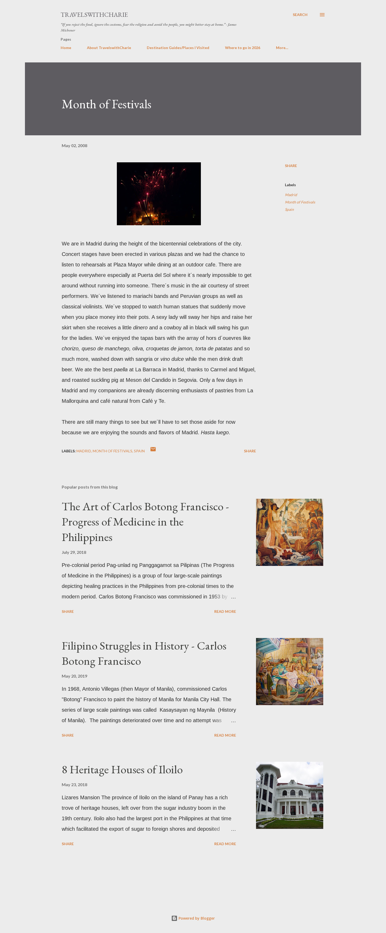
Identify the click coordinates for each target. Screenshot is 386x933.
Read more (225, 611)
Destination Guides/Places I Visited (178, 47)
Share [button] (291, 165)
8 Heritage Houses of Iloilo (122, 769)
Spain (289, 209)
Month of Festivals (300, 202)
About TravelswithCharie (109, 47)
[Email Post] (153, 451)
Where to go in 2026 (242, 47)
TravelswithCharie (94, 14)
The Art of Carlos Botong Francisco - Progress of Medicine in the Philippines (145, 521)
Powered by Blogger (196, 918)
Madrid (291, 194)
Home (66, 47)
